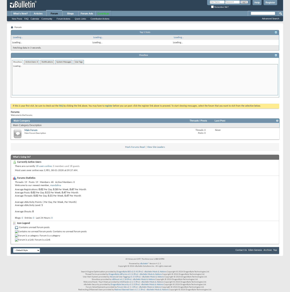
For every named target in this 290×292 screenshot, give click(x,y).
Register (270, 2)
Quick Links (80, 19)
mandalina (55, 185)
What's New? (20, 13)
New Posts (17, 19)
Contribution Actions (100, 19)
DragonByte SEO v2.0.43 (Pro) (130, 272)
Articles (38, 13)
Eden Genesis (255, 250)
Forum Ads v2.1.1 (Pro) (127, 287)
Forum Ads (87, 13)
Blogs (70, 13)
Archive (268, 250)
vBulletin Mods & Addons (155, 272)
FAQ (26, 19)
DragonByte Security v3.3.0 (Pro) (125, 285)
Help (257, 2)
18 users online (44, 166)
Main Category (22, 120)
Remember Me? (221, 7)
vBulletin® (144, 264)
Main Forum (30, 130)
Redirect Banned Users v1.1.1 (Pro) (129, 290)
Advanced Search (270, 18)
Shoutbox (143, 55)
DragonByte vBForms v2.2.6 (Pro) (123, 274)
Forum (54, 13)
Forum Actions (63, 19)
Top (275, 250)
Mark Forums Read (135, 147)
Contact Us (241, 250)
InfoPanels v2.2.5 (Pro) (130, 282)
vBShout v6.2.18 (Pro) (121, 279)
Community (46, 19)
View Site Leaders (156, 147)
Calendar (35, 19)
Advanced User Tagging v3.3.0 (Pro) (125, 277)
